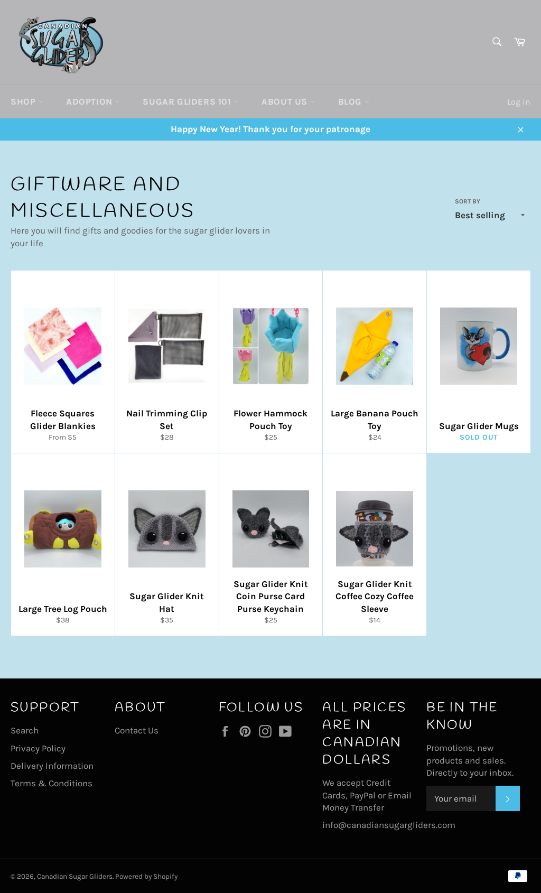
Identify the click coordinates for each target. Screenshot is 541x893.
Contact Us (136, 730)
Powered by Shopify (146, 876)
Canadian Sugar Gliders (75, 876)
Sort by (467, 201)
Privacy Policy (38, 748)
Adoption (90, 101)
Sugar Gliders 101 (188, 101)
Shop (24, 101)
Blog (351, 101)
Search (25, 730)
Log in (518, 102)
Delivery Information (52, 765)
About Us (286, 101)
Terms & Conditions (51, 783)
